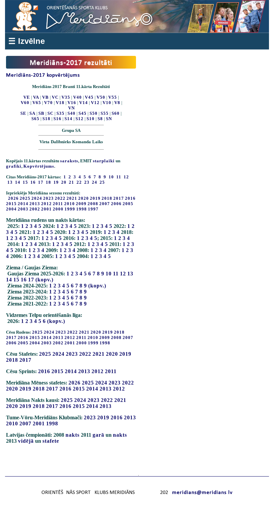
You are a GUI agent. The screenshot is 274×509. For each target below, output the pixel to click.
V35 (65, 97)
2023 (48, 198)
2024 (36, 198)
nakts (72, 435)
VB (45, 97)
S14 (68, 118)
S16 (57, 118)
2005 (128, 203)
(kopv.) (44, 279)
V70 (48, 102)
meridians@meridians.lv (202, 492)
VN (71, 107)
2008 (93, 203)
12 (123, 273)
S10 (91, 118)
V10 (107, 102)
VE (26, 97)
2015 (11, 203)
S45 (83, 113)
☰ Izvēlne (26, 41)
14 (9, 279)
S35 (60, 113)
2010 (69, 203)
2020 (83, 198)
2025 (25, 198)
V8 (117, 102)
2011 (58, 203)
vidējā (26, 441)
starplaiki (104, 160)
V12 (95, 102)
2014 (23, 203)
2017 (118, 198)
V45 (89, 97)
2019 (95, 198)
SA (32, 113)
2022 (60, 198)
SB (41, 113)
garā (98, 435)
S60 (116, 113)
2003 (23, 208)
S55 (105, 113)
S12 (80, 118)
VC (55, 97)
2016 (130, 198)
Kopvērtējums (38, 166)
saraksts (69, 160)
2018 (107, 198)
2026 (13, 198)
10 (109, 273)
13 (130, 273)
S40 (71, 113)
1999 (69, 208)
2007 (104, 203)
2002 (34, 208)
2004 (11, 208)
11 (116, 273)
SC (50, 113)
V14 (83, 102)
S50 (94, 113)
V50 (101, 97)
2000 (58, 208)
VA (36, 97)
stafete (50, 441)
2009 (81, 203)
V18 (60, 102)
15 (16, 279)
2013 (34, 203)
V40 (77, 97)
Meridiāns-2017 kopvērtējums (43, 75)
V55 (112, 97)
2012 (46, 203)
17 (31, 279)
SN (109, 118)
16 (24, 279)
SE (23, 113)
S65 (35, 118)
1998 (81, 208)
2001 (46, 208)
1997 (93, 208)
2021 (71, 198)
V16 (71, 102)
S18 (46, 118)
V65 (36, 102)
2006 (116, 203)
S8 (100, 118)
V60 (25, 102)
